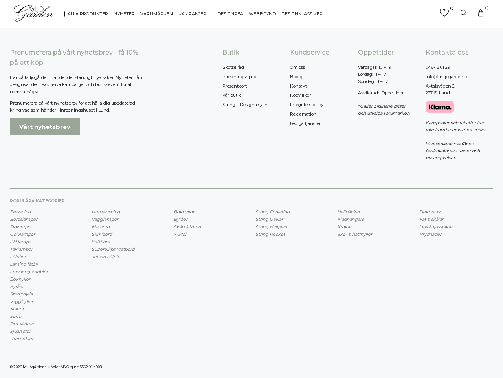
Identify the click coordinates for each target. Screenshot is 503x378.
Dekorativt (430, 212)
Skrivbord (102, 234)
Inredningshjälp (239, 76)
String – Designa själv (244, 104)
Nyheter (124, 14)
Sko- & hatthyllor (354, 234)
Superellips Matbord (113, 249)
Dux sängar (22, 324)
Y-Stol (180, 234)
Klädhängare (350, 219)
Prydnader (430, 234)
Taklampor (21, 249)
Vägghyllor (21, 301)
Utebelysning (106, 212)
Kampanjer (192, 14)
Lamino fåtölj (24, 264)
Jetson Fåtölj (105, 256)
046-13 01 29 (438, 67)
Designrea (230, 14)
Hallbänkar (348, 212)
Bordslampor (23, 219)
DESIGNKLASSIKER (302, 14)
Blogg (296, 76)
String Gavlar (269, 219)
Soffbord (101, 241)
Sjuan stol (20, 331)
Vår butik (231, 95)
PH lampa (20, 241)
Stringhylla (21, 294)
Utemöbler (21, 338)
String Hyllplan (271, 226)
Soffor (16, 316)
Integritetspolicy (306, 104)
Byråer (17, 286)
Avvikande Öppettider (381, 92)
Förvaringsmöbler (29, 271)
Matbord (101, 226)
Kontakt (298, 86)
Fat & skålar (431, 219)
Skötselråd (233, 67)
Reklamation (303, 114)
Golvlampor (22, 234)
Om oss (297, 67)
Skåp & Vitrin (187, 226)
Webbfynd (262, 14)
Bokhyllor (20, 279)
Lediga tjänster (305, 123)
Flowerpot (21, 226)
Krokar (344, 226)
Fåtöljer (18, 256)
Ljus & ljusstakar (435, 226)
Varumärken (156, 14)
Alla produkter (88, 14)
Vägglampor (105, 219)
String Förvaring (272, 212)
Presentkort (234, 86)
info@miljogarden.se (447, 76)
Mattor (17, 309)
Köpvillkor (300, 95)
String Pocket (270, 234)
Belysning (20, 212)
